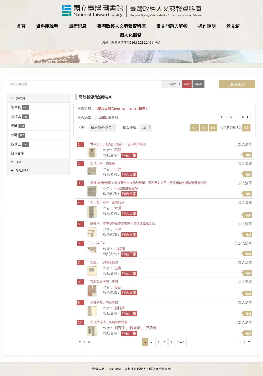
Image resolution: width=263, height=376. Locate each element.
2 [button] (151, 341)
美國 (17, 126)
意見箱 (233, 26)
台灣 (17, 135)
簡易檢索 (87, 97)
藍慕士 (19, 144)
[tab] (38, 98)
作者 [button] (19, 162)
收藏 (213, 127)
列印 (204, 127)
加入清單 (245, 144)
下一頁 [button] (241, 117)
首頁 (21, 26)
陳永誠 (135, 328)
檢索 (187, 84)
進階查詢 (237, 84)
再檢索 (198, 84)
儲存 (194, 127)
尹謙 (117, 208)
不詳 (117, 150)
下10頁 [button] (180, 341)
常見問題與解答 (172, 26)
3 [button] (158, 341)
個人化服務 (131, 34)
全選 (246, 127)
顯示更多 (17, 153)
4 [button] (164, 341)
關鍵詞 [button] (20, 98)
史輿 (117, 268)
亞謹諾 (19, 116)
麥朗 (117, 287)
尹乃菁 (151, 328)
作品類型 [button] (22, 170)
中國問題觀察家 (126, 189)
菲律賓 (19, 107)
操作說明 (207, 26)
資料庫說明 (47, 26)
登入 (158, 42)
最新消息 (78, 26)
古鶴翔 (119, 249)
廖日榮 (119, 308)
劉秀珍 (119, 328)
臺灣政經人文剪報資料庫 (121, 26)
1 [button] (145, 341)
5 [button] (171, 341)
